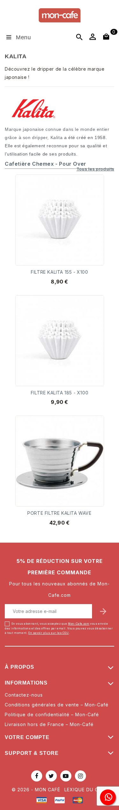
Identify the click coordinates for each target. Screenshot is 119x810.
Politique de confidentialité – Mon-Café (52, 714)
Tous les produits (95, 169)
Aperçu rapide (95, 195)
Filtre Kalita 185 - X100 (59, 392)
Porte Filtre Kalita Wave (59, 513)
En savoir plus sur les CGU (48, 633)
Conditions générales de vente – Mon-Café (57, 704)
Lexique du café (85, 789)
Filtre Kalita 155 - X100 (59, 272)
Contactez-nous (24, 695)
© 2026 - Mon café (37, 789)
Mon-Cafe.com (78, 623)
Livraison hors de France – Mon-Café (49, 724)
